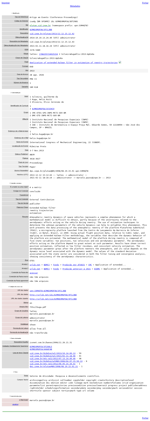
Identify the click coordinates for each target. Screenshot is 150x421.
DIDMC (97, 269)
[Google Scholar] (120, 62)
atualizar (15, 404)
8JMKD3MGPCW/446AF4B (41, 349)
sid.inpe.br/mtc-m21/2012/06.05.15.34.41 (52, 364)
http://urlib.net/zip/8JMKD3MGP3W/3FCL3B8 (53, 299)
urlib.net (35, 265)
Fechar (145, 3)
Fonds (56, 265)
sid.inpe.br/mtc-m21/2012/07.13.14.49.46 (52, 358)
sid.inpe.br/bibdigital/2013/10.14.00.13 (52, 353)
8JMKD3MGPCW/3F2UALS (41, 346)
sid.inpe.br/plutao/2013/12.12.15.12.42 (52, 34)
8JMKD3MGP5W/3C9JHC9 (43, 109)
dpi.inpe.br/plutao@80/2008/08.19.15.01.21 (54, 366)
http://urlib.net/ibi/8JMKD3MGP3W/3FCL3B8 (53, 295)
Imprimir (6, 3)
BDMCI (47, 265)
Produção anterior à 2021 (77, 269)
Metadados (75, 6)
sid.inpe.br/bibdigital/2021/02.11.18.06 (52, 356)
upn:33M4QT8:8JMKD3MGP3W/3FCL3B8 (48, 291)
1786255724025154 (48, 54)
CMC (90, 265)
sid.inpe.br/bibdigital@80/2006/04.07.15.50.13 (56, 361)
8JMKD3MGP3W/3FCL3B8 (41, 29)
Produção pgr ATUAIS (74, 265)
